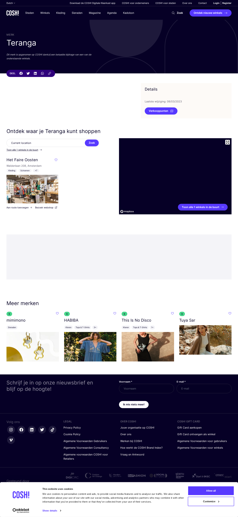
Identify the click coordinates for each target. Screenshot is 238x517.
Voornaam (125, 381)
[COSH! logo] (12, 13)
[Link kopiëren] (49, 73)
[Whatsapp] (42, 73)
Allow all (211, 490)
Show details (49, 510)
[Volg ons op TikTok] (52, 430)
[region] (175, 176)
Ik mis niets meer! (134, 404)
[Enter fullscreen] (227, 142)
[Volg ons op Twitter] (42, 430)
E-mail (181, 381)
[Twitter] (28, 73)
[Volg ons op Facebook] (21, 430)
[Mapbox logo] (127, 211)
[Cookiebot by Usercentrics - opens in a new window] (21, 510)
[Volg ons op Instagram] (11, 430)
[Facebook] (21, 73)
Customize (209, 501)
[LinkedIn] (35, 73)
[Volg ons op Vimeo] (11, 440)
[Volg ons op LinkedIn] (32, 430)
